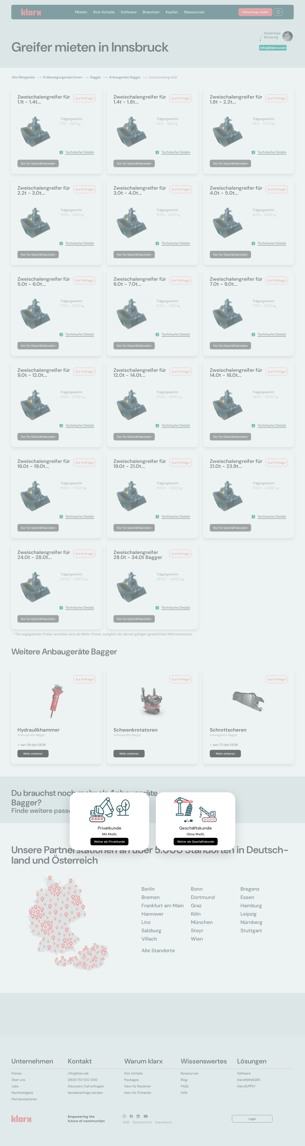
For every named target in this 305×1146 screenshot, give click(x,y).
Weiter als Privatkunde (109, 841)
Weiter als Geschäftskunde (195, 841)
